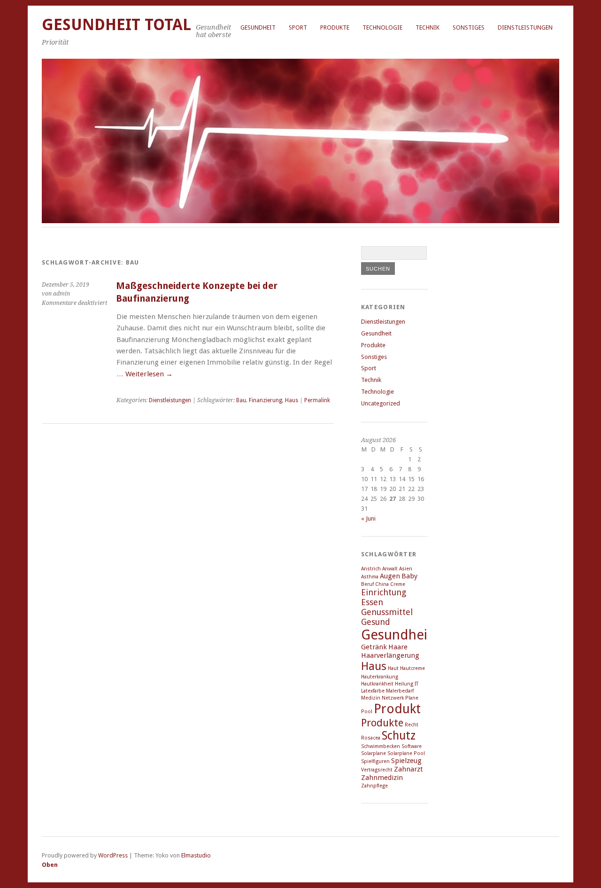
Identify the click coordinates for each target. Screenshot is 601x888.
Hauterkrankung (379, 677)
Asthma (369, 577)
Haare (398, 647)
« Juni (368, 518)
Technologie (382, 27)
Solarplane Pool (406, 753)
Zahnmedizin (382, 777)
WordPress (113, 855)
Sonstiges (469, 27)
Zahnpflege (374, 786)
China (382, 584)
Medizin (370, 698)
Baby (409, 576)
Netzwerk (393, 698)
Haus (291, 400)
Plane (411, 698)
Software (411, 746)
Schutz (399, 735)
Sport (298, 27)
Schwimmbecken (380, 746)
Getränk (374, 647)
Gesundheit (258, 27)
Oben (50, 864)
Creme (397, 584)
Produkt (397, 709)
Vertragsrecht (377, 770)
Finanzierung (265, 400)
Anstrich (371, 569)
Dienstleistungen (525, 27)
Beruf (367, 584)
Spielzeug (406, 760)
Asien (405, 569)
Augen (390, 576)
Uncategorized (380, 403)
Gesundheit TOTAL (116, 25)
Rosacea (370, 738)
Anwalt (390, 569)
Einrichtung (383, 592)
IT (416, 684)
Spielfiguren (375, 761)
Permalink (317, 400)
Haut (393, 668)
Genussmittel (387, 612)
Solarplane (373, 753)
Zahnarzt (408, 769)
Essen (372, 602)
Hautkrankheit (377, 684)
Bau (241, 400)
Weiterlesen (149, 374)
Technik (427, 27)
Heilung (404, 684)
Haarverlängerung (390, 655)
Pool (366, 712)
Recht (411, 725)
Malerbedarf (400, 691)
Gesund (375, 622)
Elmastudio (196, 855)
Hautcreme (412, 668)
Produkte (334, 27)
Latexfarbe (373, 691)
